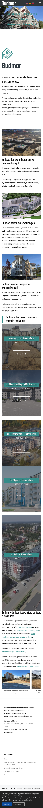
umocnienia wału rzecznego (28, 666)
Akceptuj (7, 804)
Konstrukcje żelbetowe (11, 771)
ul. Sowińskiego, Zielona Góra (13, 651)
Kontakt (6, 775)
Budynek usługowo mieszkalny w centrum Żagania (16, 692)
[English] (27, 3)
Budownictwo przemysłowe (13, 768)
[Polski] (33, 3)
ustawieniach (26, 800)
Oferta (26, 14)
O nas (6, 759)
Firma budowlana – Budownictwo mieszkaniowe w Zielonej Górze (20, 763)
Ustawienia (18, 804)
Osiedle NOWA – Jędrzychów (27, 630)
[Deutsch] (30, 3)
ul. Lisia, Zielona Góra (24, 627)
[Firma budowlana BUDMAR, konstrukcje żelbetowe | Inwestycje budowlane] (9, 2)
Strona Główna (13, 14)
